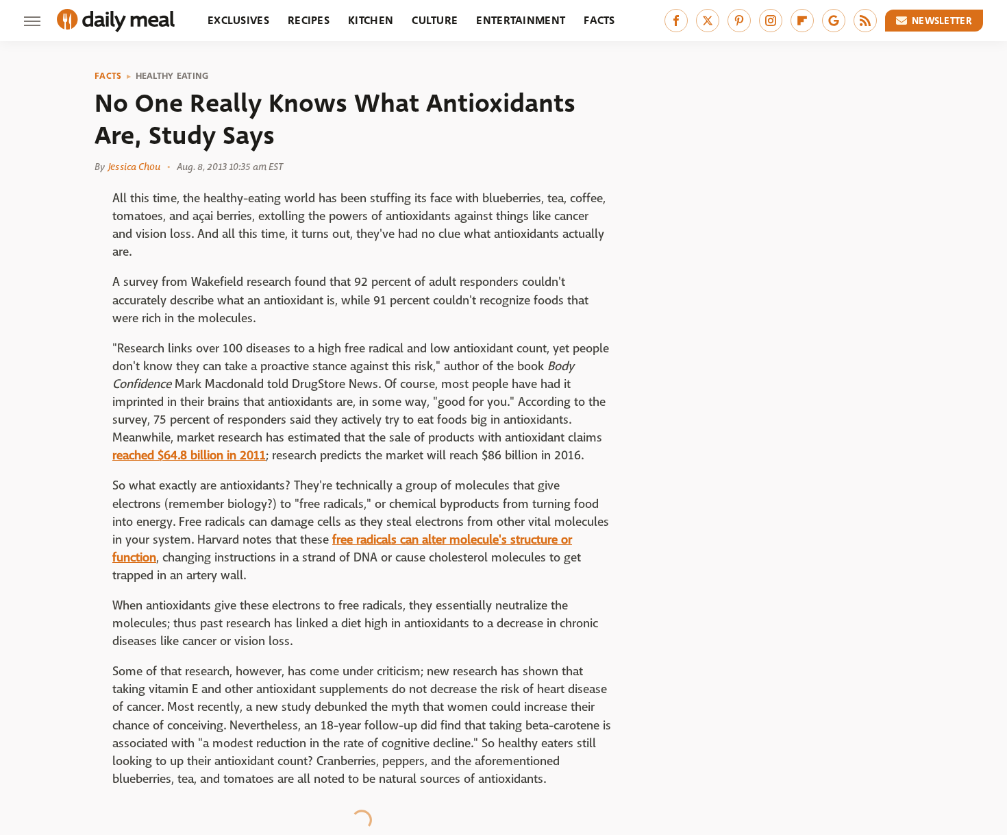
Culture (435, 20)
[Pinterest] (739, 20)
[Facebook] (676, 20)
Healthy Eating (172, 76)
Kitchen (370, 20)
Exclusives (238, 20)
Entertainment (520, 20)
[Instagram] (770, 20)
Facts (599, 20)
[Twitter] (707, 20)
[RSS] (865, 20)
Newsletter (942, 20)
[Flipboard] (802, 20)
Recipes (309, 20)
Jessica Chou (134, 166)
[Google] (833, 20)
